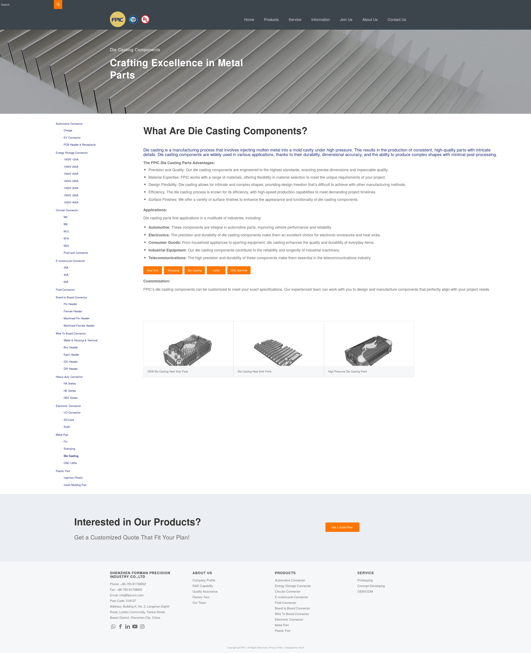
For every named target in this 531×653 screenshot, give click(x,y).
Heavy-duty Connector (69, 377)
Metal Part (62, 435)
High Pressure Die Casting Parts (347, 371)
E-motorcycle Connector (70, 261)
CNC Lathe (70, 463)
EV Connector (72, 137)
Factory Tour (200, 597)
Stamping (69, 448)
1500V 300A (71, 188)
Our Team (199, 602)
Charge (68, 130)
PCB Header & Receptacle (80, 144)
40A (66, 275)
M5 (65, 217)
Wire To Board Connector (71, 333)
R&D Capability (202, 585)
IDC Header (71, 362)
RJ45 (67, 427)
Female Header (73, 311)
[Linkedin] (127, 626)
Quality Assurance (205, 591)
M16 (66, 238)
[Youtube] (135, 626)
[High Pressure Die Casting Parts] (369, 343)
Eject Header (71, 354)
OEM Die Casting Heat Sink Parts (167, 371)
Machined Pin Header (76, 318)
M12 (66, 231)
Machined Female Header (79, 325)
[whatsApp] (113, 626)
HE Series (70, 391)
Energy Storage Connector (72, 153)
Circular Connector (67, 210)
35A (66, 267)
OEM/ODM (365, 591)
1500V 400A (71, 202)
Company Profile (203, 580)
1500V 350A (71, 195)
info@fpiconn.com (131, 595)
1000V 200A (71, 166)
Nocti (301, 647)
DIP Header (71, 369)
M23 (66, 246)
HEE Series (71, 398)
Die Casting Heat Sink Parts (255, 371)
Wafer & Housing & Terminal (80, 340)
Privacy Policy (276, 647)
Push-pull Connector (76, 253)
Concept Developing (371, 585)
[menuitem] (249, 19)
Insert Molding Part (75, 485)
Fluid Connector (65, 290)
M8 (65, 224)
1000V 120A (71, 159)
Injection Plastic (73, 478)
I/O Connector (72, 412)
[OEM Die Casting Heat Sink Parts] (188, 343)
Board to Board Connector (71, 297)
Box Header (71, 347)
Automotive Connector (69, 124)
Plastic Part (63, 471)
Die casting (152, 217)
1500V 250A (71, 181)
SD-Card (69, 420)
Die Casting (71, 456)
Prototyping (365, 580)
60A (66, 282)
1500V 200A (71, 174)
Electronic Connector (68, 406)
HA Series (70, 383)
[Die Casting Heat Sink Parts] (279, 343)
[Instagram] (142, 626)
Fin (65, 441)
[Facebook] (120, 626)
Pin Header (70, 304)
